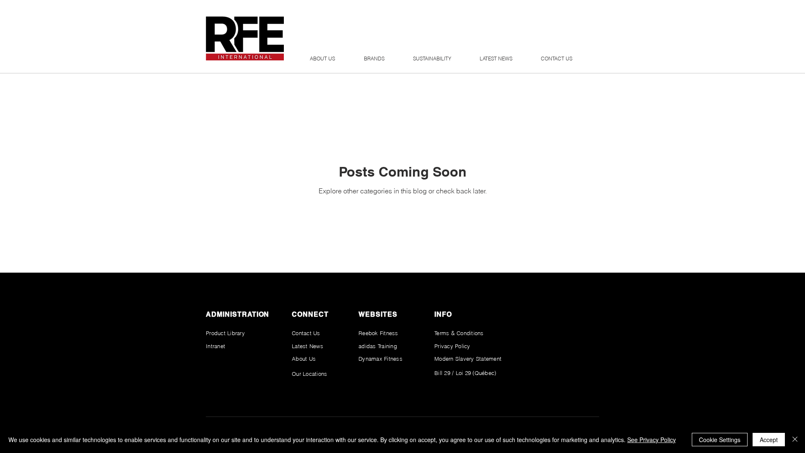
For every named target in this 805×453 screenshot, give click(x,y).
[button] (322, 61)
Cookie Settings (719, 439)
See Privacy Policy (651, 439)
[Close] (795, 439)
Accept (769, 439)
